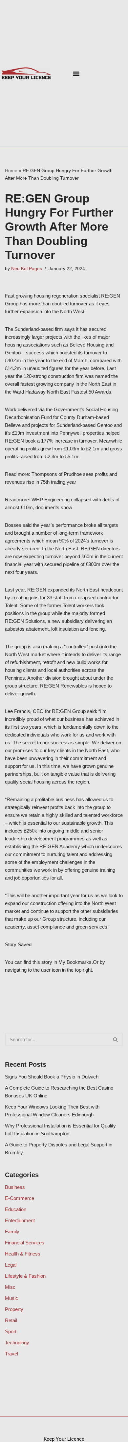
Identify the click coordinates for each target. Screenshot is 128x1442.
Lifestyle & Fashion (25, 1276)
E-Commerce (19, 1198)
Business (15, 1187)
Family (12, 1231)
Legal (10, 1265)
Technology (17, 1342)
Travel (11, 1353)
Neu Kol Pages (26, 268)
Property (14, 1309)
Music (11, 1298)
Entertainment (20, 1220)
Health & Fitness (22, 1253)
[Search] (115, 1039)
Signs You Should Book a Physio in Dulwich (51, 1076)
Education (15, 1209)
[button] (76, 73)
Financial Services (24, 1242)
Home (11, 170)
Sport (10, 1331)
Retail (11, 1320)
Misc (10, 1287)
